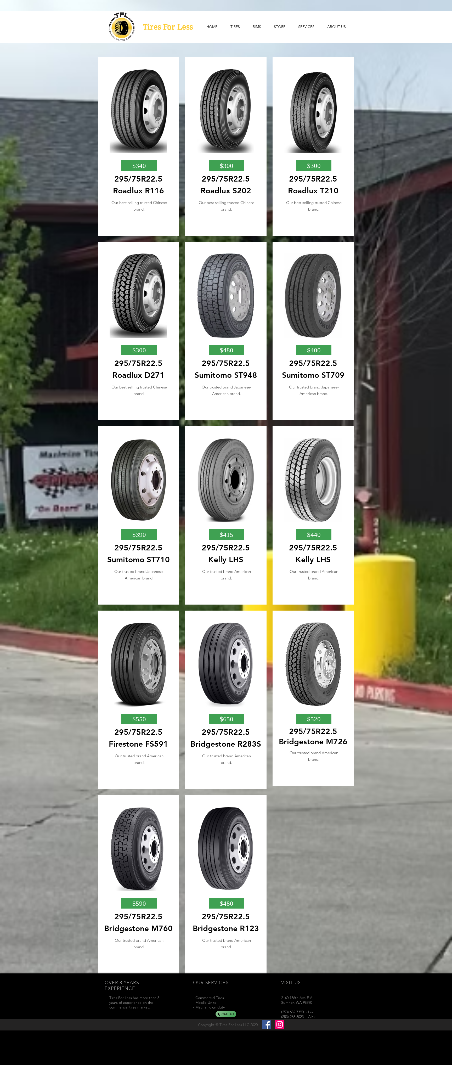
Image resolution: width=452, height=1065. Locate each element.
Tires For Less (168, 26)
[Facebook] (266, 1024)
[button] (139, 165)
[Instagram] (279, 1024)
